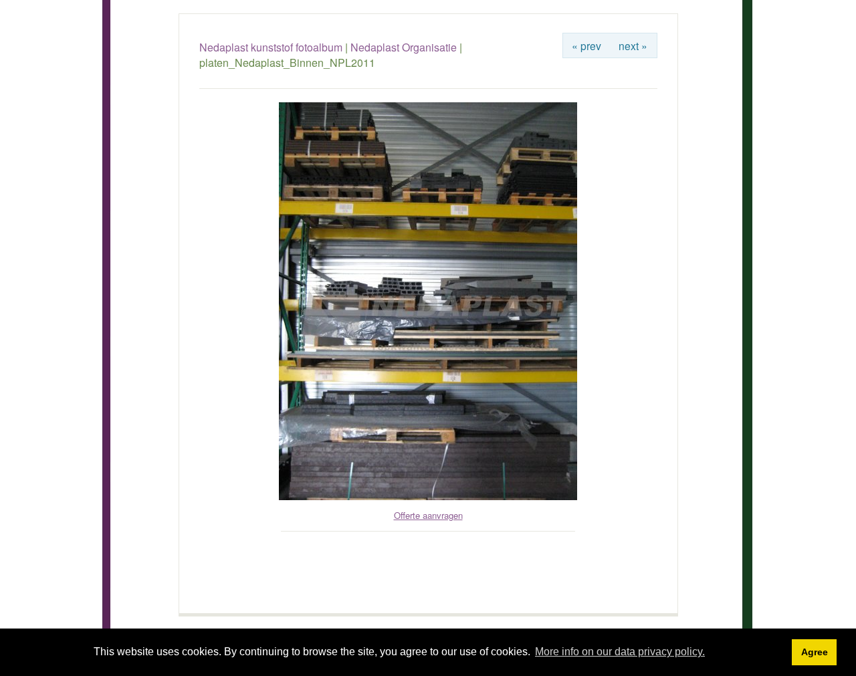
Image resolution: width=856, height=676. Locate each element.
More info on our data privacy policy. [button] (620, 651)
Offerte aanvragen (428, 515)
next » (633, 45)
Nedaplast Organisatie (403, 47)
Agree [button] (814, 652)
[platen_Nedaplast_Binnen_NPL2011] (428, 496)
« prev (586, 45)
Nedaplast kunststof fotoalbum (270, 47)
